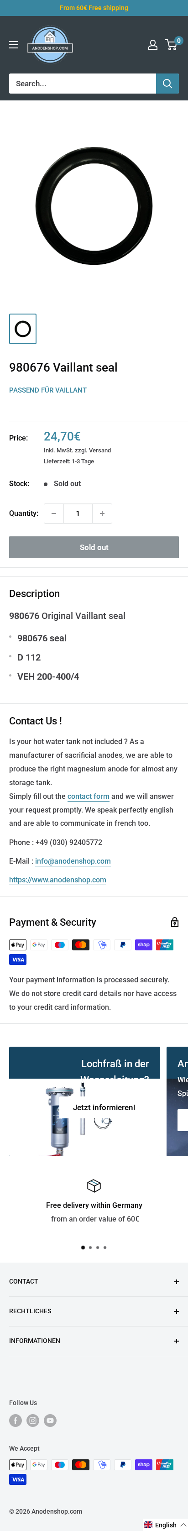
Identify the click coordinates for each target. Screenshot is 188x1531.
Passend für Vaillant (48, 390)
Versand (100, 450)
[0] (171, 44)
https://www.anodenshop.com (57, 880)
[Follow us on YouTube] (50, 1420)
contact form (89, 796)
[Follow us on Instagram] (32, 1420)
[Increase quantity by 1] (102, 513)
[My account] (152, 45)
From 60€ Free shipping (94, 7)
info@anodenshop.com (73, 861)
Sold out (94, 547)
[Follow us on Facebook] (15, 1420)
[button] (165, 1525)
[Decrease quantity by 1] (53, 513)
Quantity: (23, 513)
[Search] (167, 83)
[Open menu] (13, 44)
